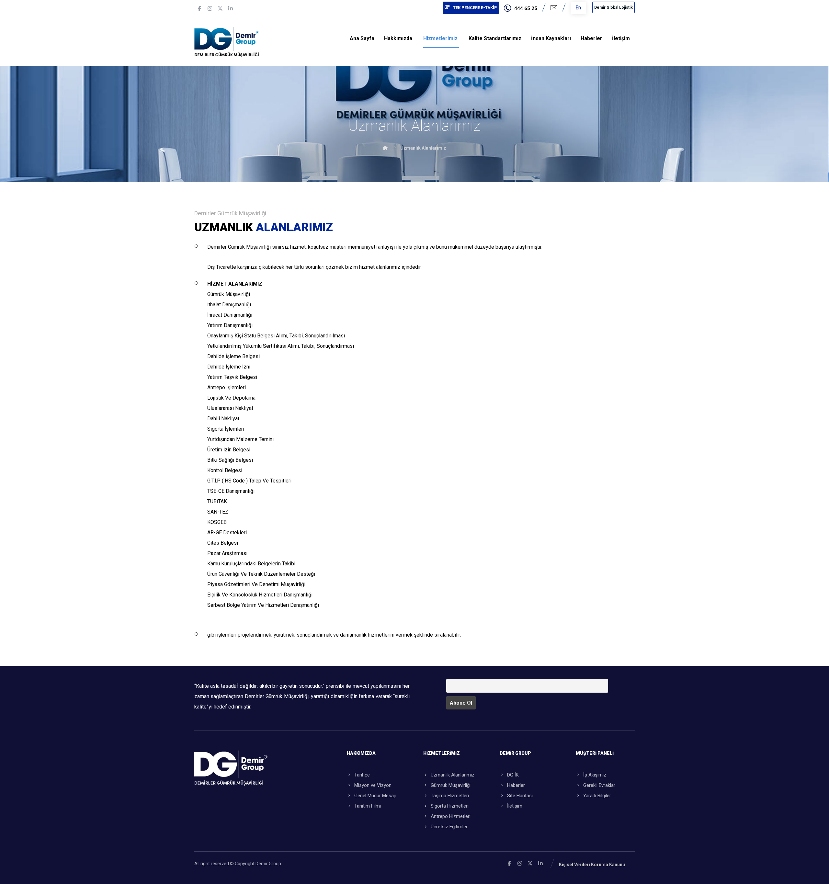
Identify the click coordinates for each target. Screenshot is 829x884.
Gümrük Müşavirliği (451, 785)
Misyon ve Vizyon (373, 785)
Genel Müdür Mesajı (375, 796)
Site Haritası (520, 796)
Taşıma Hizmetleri (450, 796)
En (578, 8)
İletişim (514, 806)
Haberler (516, 785)
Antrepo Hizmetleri (451, 816)
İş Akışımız (594, 775)
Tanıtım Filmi (367, 806)
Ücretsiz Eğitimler (449, 827)
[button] (199, 8)
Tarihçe (362, 775)
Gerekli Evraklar (599, 785)
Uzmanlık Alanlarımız (452, 775)
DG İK (513, 775)
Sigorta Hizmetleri (450, 806)
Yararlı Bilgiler (597, 796)
